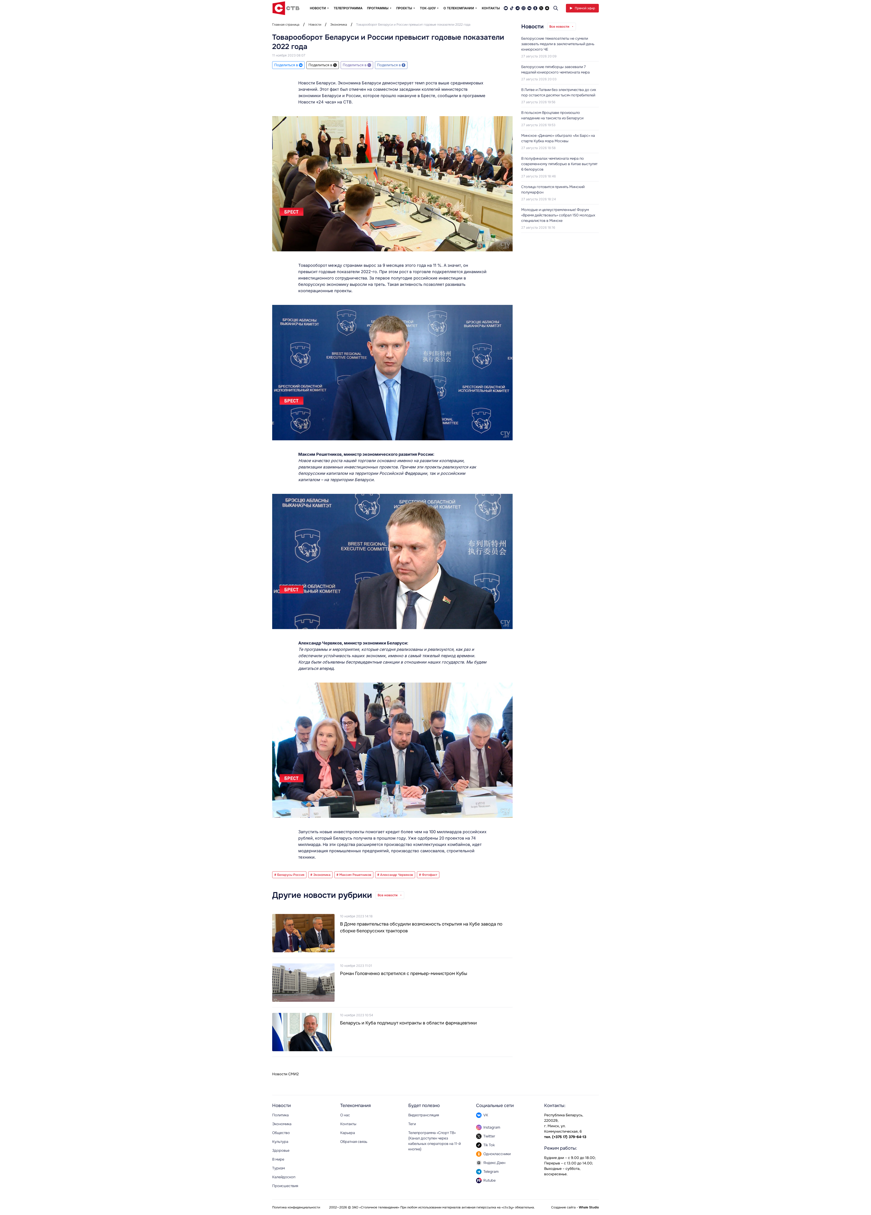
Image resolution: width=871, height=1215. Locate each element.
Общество (281, 1132)
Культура (280, 1141)
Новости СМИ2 (285, 1074)
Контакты (491, 8)
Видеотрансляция (423, 1115)
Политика (280, 1115)
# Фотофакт (428, 875)
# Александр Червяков (395, 875)
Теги (412, 1124)
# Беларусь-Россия (289, 875)
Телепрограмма (348, 8)
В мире (278, 1159)
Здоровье (280, 1150)
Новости (314, 24)
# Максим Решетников (353, 875)
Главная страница (285, 24)
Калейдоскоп (283, 1177)
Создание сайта (563, 1207)
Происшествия (285, 1185)
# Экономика (320, 875)
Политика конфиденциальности (296, 1207)
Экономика (338, 24)
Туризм (278, 1168)
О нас (345, 1115)
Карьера (347, 1132)
